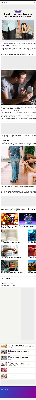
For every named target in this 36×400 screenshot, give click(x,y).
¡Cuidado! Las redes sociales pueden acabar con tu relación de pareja (20, 369)
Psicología (26, 0)
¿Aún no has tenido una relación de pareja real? (16, 345)
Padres (16, 0)
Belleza (11, 0)
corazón (8, 115)
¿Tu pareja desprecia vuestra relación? (14, 375)
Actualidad (5, 0)
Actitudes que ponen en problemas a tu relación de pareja (18, 357)
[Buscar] (33, 2)
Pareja (18, 0)
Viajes (33, 0)
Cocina (13, 0)
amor (19, 107)
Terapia (9, 356)
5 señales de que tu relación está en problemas (16, 363)
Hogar (30, 0)
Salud (24, 0)
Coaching (9, 350)
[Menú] (34, 2)
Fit (31, 0)
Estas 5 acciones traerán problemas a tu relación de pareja (18, 351)
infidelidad (12, 144)
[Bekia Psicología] (4, 2)
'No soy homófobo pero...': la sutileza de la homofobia (9, 280)
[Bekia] (2, 0)
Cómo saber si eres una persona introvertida (8, 285)
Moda (8, 0)
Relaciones (20, 10)
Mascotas (21, 0)
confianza (17, 208)
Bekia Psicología (16, 10)
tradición (25, 48)
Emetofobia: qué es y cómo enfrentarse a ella (8, 283)
